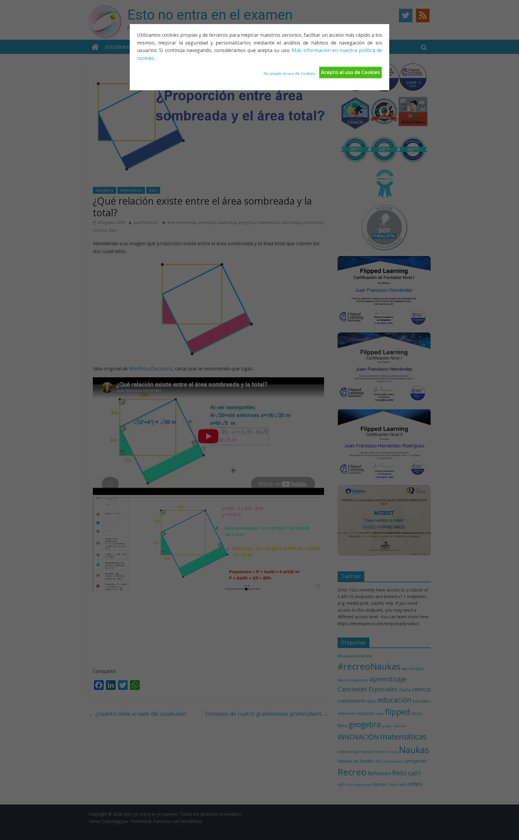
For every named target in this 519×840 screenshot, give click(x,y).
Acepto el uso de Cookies (350, 72)
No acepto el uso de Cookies (289, 73)
